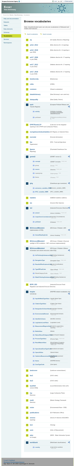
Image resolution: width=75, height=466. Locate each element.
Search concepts (47, 34)
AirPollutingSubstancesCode (42, 255)
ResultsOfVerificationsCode (42, 264)
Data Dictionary (18, 15)
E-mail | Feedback (9, 460)
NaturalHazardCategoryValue (42, 335)
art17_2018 (34, 72)
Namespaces (8, 42)
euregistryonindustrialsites (40, 132)
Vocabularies (8, 36)
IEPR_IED (33, 284)
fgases (32, 149)
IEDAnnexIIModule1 (37, 228)
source (37, 169)
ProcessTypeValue (40, 338)
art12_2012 (34, 45)
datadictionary (35, 94)
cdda (32, 84)
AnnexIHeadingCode (41, 235)
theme (37, 361)
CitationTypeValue (40, 303)
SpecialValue (39, 352)
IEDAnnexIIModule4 (37, 248)
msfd (32, 400)
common (33, 89)
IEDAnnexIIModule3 (37, 241)
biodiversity (34, 79)
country (37, 447)
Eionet (11, 15)
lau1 (31, 375)
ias (31, 203)
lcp (31, 393)
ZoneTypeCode (39, 364)
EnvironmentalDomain (42, 314)
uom (31, 430)
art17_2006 (34, 57)
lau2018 (33, 386)
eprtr (31, 104)
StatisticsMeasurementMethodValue (42, 356)
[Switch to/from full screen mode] (62, 1)
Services (6, 39)
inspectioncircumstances (42, 217)
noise (32, 407)
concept (37, 161)
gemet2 (32, 156)
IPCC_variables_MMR (41, 192)
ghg (31, 183)
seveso (32, 418)
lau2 (31, 381)
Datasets (6, 22)
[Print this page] (59, 1)
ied (31, 208)
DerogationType (40, 260)
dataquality (34, 99)
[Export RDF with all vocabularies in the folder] (69, 107)
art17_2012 (34, 64)
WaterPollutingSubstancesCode (42, 277)
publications (34, 412)
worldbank (34, 442)
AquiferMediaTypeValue (42, 298)
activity (37, 111)
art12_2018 (34, 50)
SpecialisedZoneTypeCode (42, 349)
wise (31, 435)
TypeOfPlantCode (40, 269)
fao (31, 142)
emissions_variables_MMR (42, 188)
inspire (32, 292)
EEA (11, 1)
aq (31, 40)
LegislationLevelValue (42, 322)
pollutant (38, 222)
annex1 (37, 213)
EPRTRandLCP (35, 125)
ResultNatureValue (40, 342)
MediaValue (38, 331)
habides (33, 198)
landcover (33, 370)
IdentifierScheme (40, 319)
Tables (6, 25)
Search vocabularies (32, 34)
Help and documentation (11, 18)
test (31, 425)
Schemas (6, 32)
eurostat (33, 137)
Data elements (8, 29)
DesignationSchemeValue (42, 308)
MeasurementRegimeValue (42, 326)
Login (55, 1)
